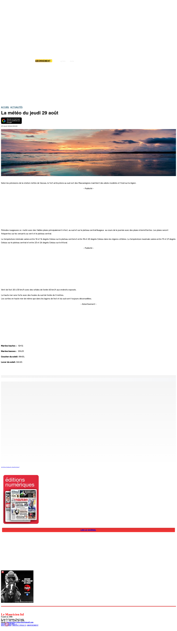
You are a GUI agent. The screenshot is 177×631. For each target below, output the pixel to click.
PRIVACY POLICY (19, 625)
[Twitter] (36, 368)
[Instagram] (9, 609)
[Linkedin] (15, 609)
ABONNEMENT (32, 625)
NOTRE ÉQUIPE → (9, 624)
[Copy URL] (45, 368)
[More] (55, 368)
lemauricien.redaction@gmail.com (19, 622)
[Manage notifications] (7, 624)
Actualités (16, 107)
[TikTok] (21, 609)
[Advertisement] (88, 84)
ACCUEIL (5, 107)
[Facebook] (27, 368)
